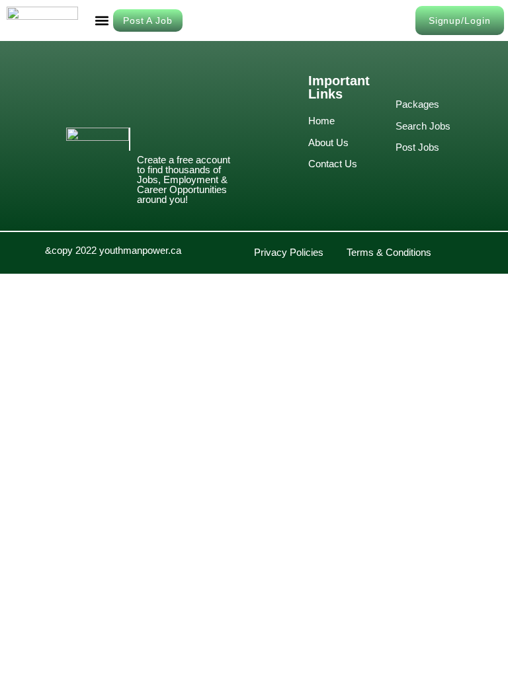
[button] (102, 21)
